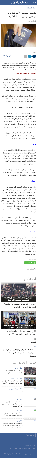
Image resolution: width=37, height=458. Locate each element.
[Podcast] (12, 440)
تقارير (12, 378)
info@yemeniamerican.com (22, 449)
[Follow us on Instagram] (21, 440)
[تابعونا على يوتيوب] (25, 440)
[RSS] (16, 440)
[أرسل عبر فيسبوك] (34, 56)
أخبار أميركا (19, 378)
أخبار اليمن (10, 389)
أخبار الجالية (31, 8)
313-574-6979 (30, 445)
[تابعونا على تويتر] (30, 440)
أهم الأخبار (30, 279)
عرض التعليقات (6, 56)
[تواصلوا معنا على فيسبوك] (34, 440)
